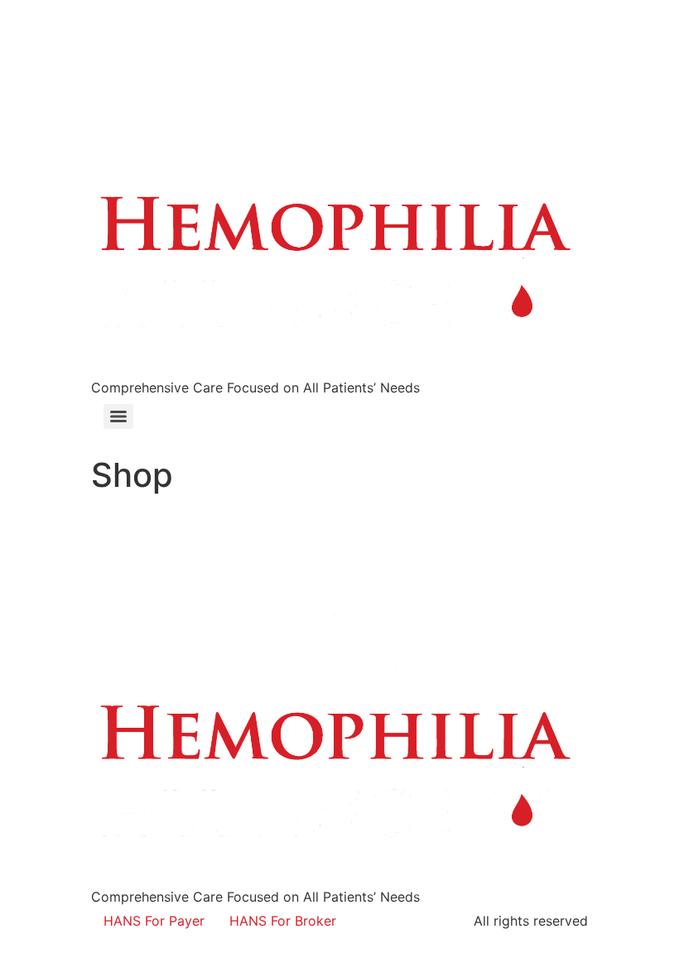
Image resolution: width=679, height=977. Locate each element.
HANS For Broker (282, 920)
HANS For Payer (154, 920)
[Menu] (118, 416)
